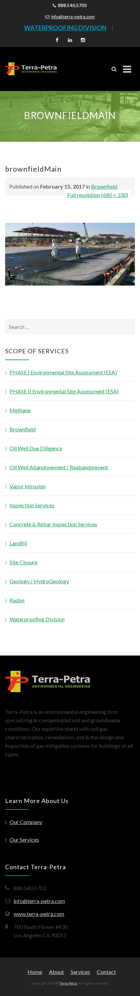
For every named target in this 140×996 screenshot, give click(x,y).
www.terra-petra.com (39, 914)
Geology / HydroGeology (39, 581)
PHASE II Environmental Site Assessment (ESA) (64, 391)
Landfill (18, 543)
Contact (106, 972)
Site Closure (23, 562)
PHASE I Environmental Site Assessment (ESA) (63, 372)
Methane (20, 410)
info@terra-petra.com (73, 16)
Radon (17, 600)
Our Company (26, 822)
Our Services (24, 839)
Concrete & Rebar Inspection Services (53, 524)
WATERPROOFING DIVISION (65, 28)
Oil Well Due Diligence (36, 448)
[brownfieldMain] (70, 253)
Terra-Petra (68, 983)
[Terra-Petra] (31, 69)
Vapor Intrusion (28, 486)
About (56, 972)
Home (35, 972)
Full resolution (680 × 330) (97, 195)
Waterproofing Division (37, 619)
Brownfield (104, 186)
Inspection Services (32, 505)
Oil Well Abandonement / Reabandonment (59, 467)
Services (80, 972)
